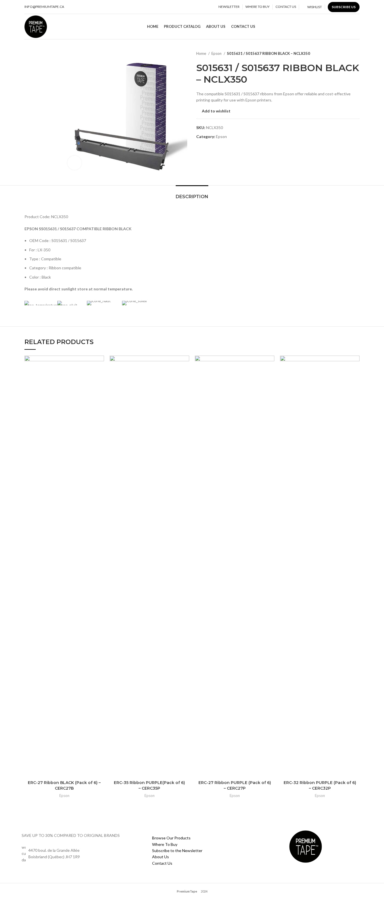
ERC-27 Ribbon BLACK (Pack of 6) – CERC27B (64, 785)
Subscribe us (344, 7)
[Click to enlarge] (74, 163)
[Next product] (357, 54)
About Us (160, 856)
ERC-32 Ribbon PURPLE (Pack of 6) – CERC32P (320, 785)
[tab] (192, 193)
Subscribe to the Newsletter (177, 850)
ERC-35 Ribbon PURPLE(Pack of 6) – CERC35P (149, 785)
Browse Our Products (171, 837)
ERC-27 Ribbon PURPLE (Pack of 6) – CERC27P (234, 785)
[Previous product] (345, 54)
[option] (41, 51)
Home (201, 53)
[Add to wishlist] (100, 364)
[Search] (357, 26)
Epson (216, 53)
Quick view (100, 377)
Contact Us (162, 863)
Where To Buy (164, 844)
